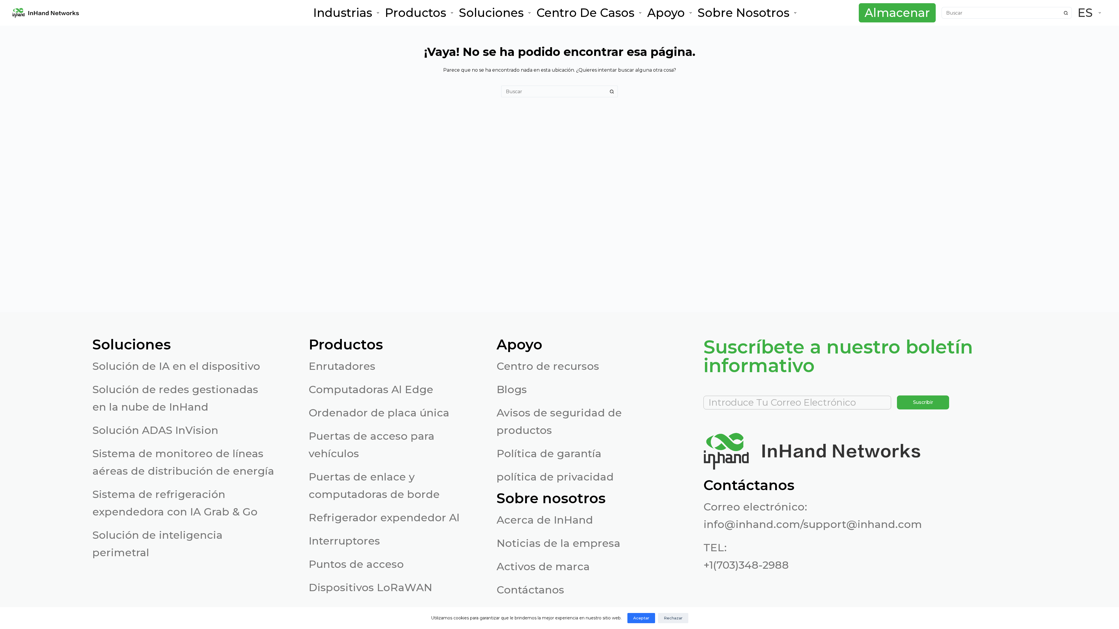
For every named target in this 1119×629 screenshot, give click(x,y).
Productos (415, 13)
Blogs (512, 389)
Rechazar (673, 618)
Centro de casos (585, 13)
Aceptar (641, 618)
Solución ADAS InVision (155, 430)
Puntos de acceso (356, 564)
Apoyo (666, 13)
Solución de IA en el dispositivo (176, 366)
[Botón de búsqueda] (1066, 13)
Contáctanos (530, 589)
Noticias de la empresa (558, 543)
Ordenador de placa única (379, 412)
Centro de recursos (548, 366)
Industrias (342, 13)
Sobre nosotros (743, 13)
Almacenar (897, 13)
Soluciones (491, 13)
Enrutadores (342, 366)
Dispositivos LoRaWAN (370, 587)
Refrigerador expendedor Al (384, 517)
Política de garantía (549, 453)
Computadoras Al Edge (371, 389)
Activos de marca (543, 566)
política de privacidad (555, 476)
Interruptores (344, 540)
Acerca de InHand (545, 519)
